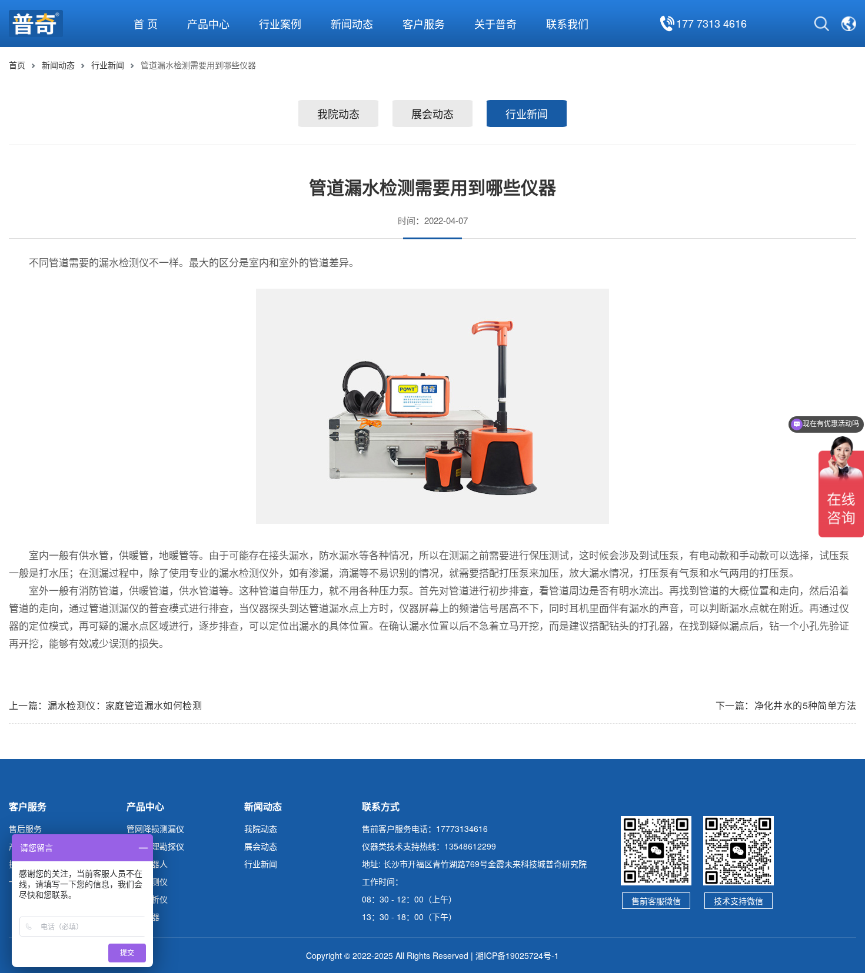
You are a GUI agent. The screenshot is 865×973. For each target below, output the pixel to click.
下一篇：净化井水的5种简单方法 (786, 705)
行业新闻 (107, 65)
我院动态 (338, 113)
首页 (17, 65)
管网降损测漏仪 (155, 828)
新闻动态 (58, 65)
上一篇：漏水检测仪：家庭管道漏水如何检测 (105, 705)
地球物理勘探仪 (155, 846)
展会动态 (432, 113)
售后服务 (25, 828)
